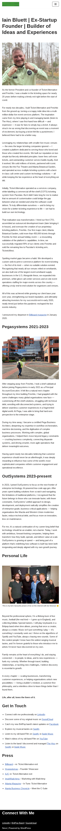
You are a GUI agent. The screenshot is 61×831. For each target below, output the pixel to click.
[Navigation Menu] (55, 4)
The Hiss (51, 743)
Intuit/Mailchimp (12, 779)
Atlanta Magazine (13, 783)
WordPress (25, 828)
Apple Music (47, 734)
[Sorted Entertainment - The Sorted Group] (10, 4)
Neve (4, 828)
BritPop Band (18, 823)
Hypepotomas (11, 769)
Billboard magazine (38, 315)
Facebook (54, 724)
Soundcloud (31, 823)
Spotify (36, 729)
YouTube (44, 738)
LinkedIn (41, 714)
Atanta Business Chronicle (17, 788)
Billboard (9, 764)
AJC (7, 774)
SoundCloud (47, 719)
